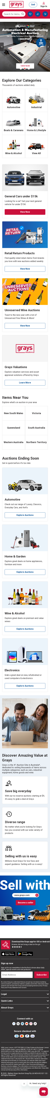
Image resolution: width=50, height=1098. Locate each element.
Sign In (43, 6)
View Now (25, 212)
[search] (22, 14)
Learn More (25, 382)
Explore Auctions (25, 515)
